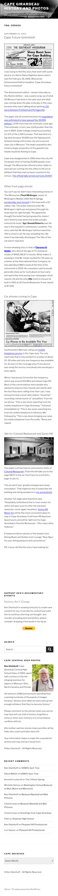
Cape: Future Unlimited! (19, 37)
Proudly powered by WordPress (26, 889)
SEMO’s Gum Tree (30, 768)
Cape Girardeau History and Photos (26, 6)
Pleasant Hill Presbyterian (34, 824)
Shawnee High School (23, 818)
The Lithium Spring (34, 779)
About (7, 889)
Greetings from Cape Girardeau (36, 813)
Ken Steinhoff (11, 768)
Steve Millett (10, 773)
